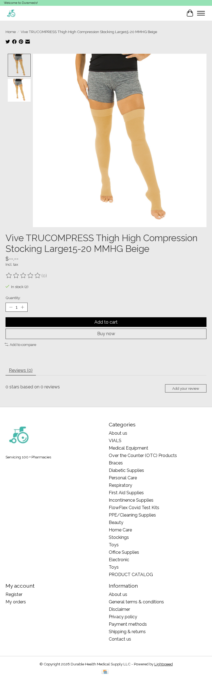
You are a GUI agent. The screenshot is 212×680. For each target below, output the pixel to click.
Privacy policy (123, 616)
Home (11, 31)
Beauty (116, 522)
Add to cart (106, 322)
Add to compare (23, 344)
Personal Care (123, 477)
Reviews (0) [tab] (21, 370)
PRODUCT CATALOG (131, 574)
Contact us (120, 639)
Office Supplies (124, 552)
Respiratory (120, 485)
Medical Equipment (128, 448)
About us (118, 433)
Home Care (120, 530)
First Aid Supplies (126, 492)
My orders (16, 601)
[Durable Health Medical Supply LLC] (11, 13)
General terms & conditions (136, 601)
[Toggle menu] (200, 13)
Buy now (106, 333)
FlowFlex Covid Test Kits (134, 507)
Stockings (119, 537)
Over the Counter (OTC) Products (143, 455)
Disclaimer (119, 609)
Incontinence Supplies (131, 500)
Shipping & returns (127, 631)
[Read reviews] (23, 275)
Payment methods (128, 624)
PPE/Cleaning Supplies (132, 515)
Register (14, 594)
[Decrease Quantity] (10, 307)
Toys (114, 544)
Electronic (119, 559)
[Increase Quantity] (22, 307)
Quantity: (13, 297)
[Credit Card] (105, 672)
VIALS (115, 440)
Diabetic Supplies (126, 470)
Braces (116, 463)
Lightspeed (163, 664)
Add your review (185, 388)
